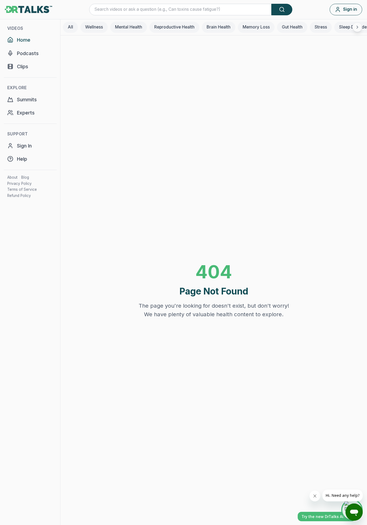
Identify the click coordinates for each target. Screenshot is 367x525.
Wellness (94, 27)
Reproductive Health (174, 27)
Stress (321, 27)
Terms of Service (22, 189)
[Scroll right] (357, 27)
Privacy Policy (19, 183)
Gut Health (292, 27)
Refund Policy (19, 195)
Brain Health (219, 27)
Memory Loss (256, 27)
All (70, 27)
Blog (25, 177)
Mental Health (128, 27)
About (12, 177)
